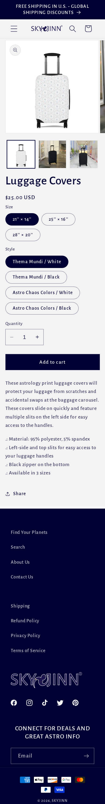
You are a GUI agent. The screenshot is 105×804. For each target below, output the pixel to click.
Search (18, 547)
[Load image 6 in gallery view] (84, 154)
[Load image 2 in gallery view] (52, 154)
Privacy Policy (25, 635)
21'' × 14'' (22, 219)
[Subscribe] (86, 756)
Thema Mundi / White (37, 261)
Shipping (20, 606)
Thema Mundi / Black (36, 277)
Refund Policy (25, 620)
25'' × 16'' (58, 219)
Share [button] (19, 493)
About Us (20, 562)
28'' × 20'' (23, 234)
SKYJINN (59, 801)
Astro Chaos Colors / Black (42, 308)
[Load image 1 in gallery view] (21, 154)
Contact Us (22, 577)
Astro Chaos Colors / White (43, 292)
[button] (14, 28)
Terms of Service (28, 650)
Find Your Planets (29, 532)
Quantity (14, 323)
